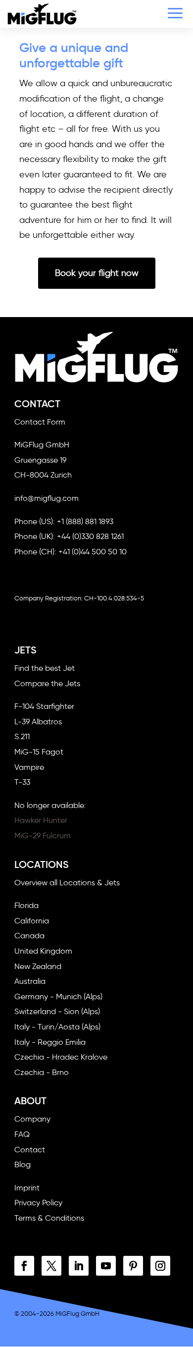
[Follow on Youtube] (106, 1266)
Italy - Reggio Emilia (50, 1042)
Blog (22, 1164)
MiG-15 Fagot (38, 751)
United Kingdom (43, 951)
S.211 (22, 736)
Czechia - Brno (41, 1072)
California (31, 920)
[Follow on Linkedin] (79, 1266)
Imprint (27, 1187)
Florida (26, 905)
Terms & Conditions (49, 1218)
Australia (30, 981)
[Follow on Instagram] (160, 1266)
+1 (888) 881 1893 (85, 521)
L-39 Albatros (38, 721)
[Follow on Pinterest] (133, 1266)
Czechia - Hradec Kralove (60, 1057)
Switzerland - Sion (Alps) (57, 1011)
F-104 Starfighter (44, 706)
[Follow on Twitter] (51, 1266)
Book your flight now (97, 273)
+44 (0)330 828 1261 (90, 536)
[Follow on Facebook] (24, 1266)
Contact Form (39, 422)
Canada (29, 935)
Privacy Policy (38, 1202)
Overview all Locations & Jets (67, 882)
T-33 (22, 782)
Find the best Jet (44, 668)
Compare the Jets (47, 683)
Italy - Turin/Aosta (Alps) (57, 1026)
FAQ (22, 1134)
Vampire (29, 767)
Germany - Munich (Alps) (58, 996)
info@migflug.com (46, 498)
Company (32, 1119)
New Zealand (37, 966)
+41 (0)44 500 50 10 (92, 551)
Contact (29, 1149)
